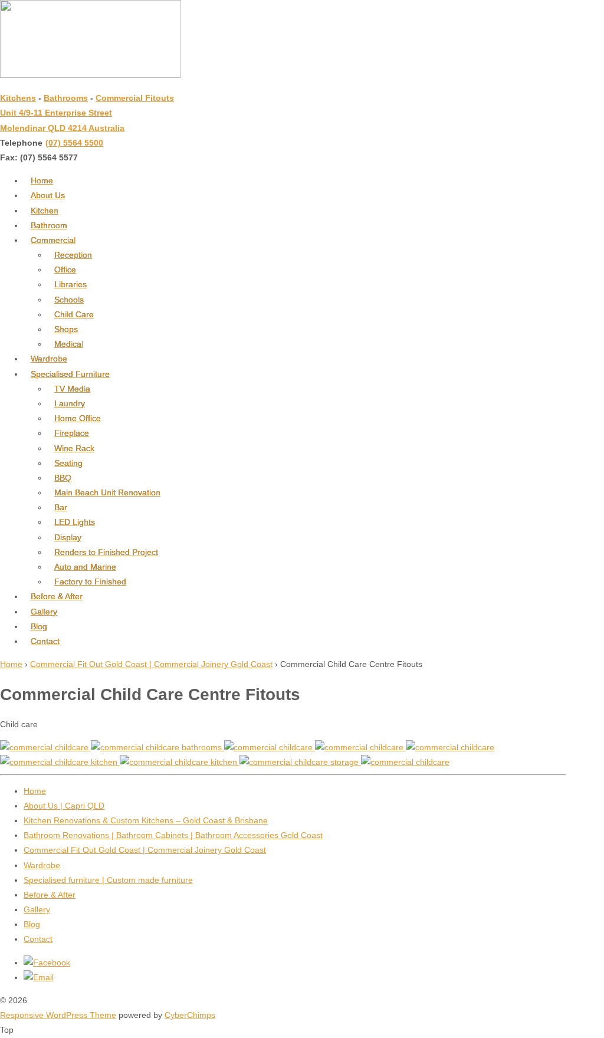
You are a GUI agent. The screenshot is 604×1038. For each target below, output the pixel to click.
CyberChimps (190, 1015)
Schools (69, 299)
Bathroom (49, 225)
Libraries (70, 284)
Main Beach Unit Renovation (107, 492)
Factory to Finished (90, 581)
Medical (68, 344)
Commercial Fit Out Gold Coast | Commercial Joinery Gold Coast (151, 664)
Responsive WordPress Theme (58, 1015)
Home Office (77, 418)
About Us (48, 195)
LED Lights (74, 522)
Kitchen (44, 210)
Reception (73, 255)
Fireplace (71, 433)
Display (67, 537)
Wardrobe (49, 358)
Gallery (44, 611)
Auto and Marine (85, 566)
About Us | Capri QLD (64, 805)
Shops (66, 329)
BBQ (62, 477)
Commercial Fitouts (135, 98)
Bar (60, 507)
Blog (39, 626)
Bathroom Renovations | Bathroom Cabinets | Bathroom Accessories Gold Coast (173, 835)
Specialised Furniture (70, 374)
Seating (68, 463)
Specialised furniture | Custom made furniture (108, 880)
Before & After (57, 596)
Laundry (69, 403)
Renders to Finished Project (106, 552)
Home (42, 180)
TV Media (72, 388)
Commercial (53, 240)
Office (65, 269)
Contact (45, 641)
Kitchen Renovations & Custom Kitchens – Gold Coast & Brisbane (146, 820)
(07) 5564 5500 (74, 142)
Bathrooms (66, 98)
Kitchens (18, 98)
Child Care (74, 314)
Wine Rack (74, 448)
